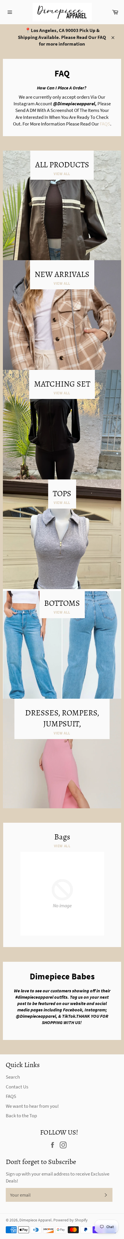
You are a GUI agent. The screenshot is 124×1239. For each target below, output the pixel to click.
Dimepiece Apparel (35, 1220)
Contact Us (17, 1087)
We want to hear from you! (32, 1106)
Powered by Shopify (70, 1220)
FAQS (105, 124)
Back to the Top (21, 1115)
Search (13, 1077)
